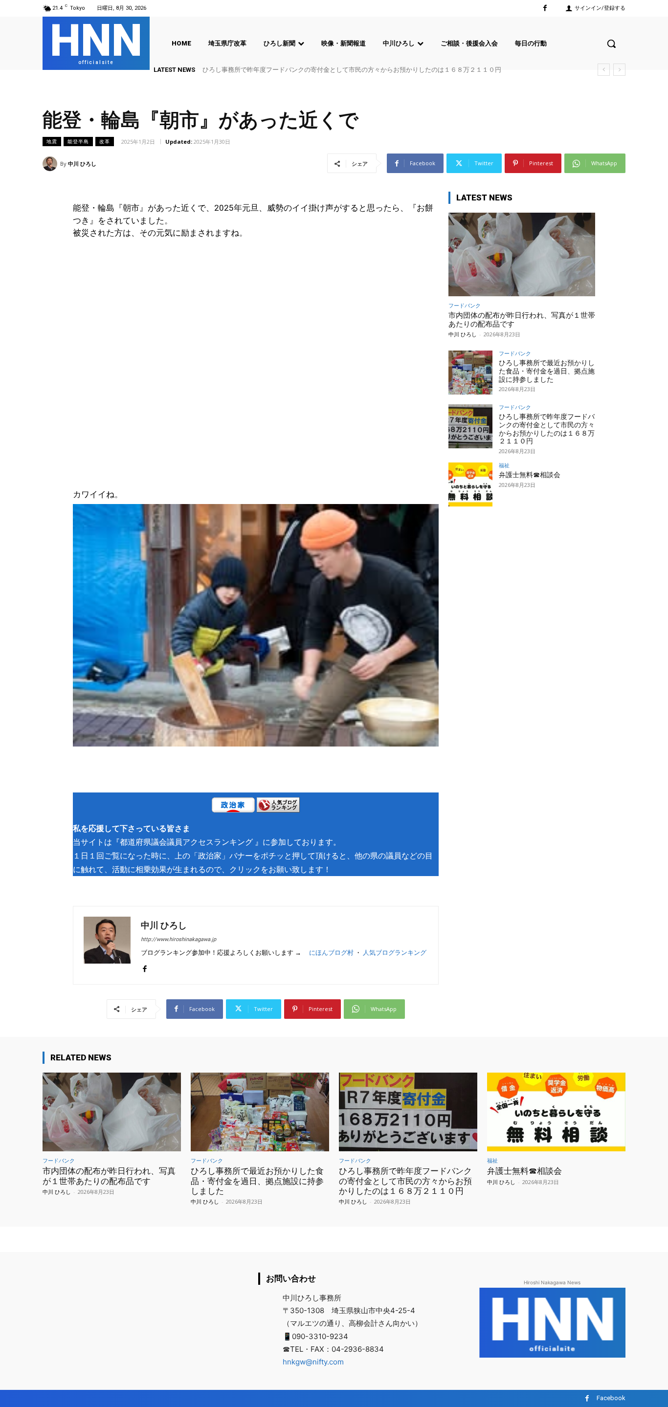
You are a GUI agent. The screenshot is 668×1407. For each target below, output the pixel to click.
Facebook (611, 1398)
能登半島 (78, 141)
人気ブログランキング (394, 952)
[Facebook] (545, 8)
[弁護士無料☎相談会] (470, 484)
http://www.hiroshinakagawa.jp (178, 939)
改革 (104, 141)
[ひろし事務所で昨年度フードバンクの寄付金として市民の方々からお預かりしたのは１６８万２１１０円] (470, 426)
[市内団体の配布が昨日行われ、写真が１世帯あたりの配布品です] (521, 254)
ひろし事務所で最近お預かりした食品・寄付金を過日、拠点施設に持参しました (547, 371)
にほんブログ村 (331, 952)
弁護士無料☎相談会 (529, 475)
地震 (51, 141)
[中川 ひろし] (51, 163)
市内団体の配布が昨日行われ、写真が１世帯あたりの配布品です (109, 1176)
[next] (619, 70)
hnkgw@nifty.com (313, 1361)
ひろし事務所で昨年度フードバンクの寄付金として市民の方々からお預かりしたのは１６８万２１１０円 (351, 69)
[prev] (604, 70)
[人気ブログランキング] (278, 806)
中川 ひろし (82, 163)
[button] (611, 43)
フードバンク (464, 305)
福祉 (504, 465)
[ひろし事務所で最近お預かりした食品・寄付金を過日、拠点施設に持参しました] (470, 373)
